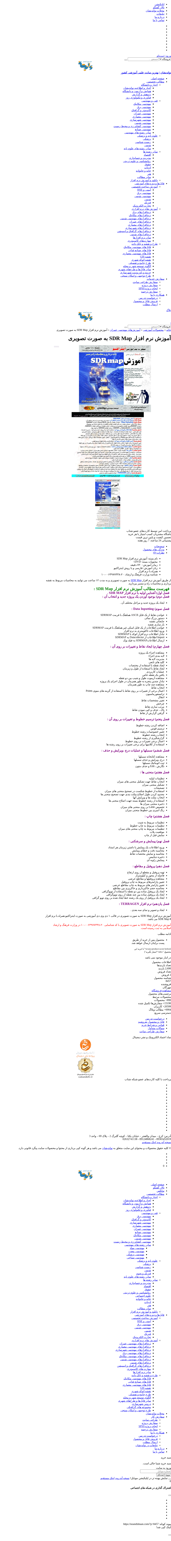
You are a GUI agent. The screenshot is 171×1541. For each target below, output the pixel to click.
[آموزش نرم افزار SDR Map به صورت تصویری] (107, 378)
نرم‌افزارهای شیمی (140, 234)
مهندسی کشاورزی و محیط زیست (132, 126)
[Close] (169, 1479)
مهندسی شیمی (142, 123)
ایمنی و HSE (144, 189)
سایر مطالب (144, 177)
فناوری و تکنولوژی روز (138, 97)
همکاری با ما (157, 294)
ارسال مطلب (150, 304)
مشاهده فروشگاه (161, 990)
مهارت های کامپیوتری (139, 1369)
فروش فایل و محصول (145, 301)
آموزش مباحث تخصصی (144, 186)
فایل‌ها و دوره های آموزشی (149, 183)
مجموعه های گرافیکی (139, 1407)
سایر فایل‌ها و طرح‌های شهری (134, 269)
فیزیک (147, 202)
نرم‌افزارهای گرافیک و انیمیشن (134, 231)
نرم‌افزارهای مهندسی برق (137, 1353)
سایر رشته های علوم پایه (137, 148)
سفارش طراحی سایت (145, 282)
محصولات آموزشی (153, 330)
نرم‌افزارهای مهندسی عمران (135, 1343)
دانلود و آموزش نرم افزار (144, 180)
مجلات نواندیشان (155, 10)
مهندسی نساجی (135, 1257)
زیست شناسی (143, 142)
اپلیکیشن (159, 4)
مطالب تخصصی (155, 81)
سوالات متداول (156, 1028)
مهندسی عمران (142, 113)
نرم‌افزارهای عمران (140, 221)
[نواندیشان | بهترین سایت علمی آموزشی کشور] (85, 317)
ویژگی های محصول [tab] (153, 549)
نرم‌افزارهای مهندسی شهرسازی (133, 1349)
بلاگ (168, 310)
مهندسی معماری (141, 116)
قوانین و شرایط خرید (152, 1025)
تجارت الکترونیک (142, 205)
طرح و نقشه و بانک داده (145, 243)
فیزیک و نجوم (143, 1273)
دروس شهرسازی (141, 1404)
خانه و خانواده (143, 170)
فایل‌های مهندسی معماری (137, 253)
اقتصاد (147, 154)
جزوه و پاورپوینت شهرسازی (135, 272)
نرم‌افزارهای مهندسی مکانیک (135, 1356)
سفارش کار (157, 1416)
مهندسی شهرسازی (140, 119)
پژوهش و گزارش (141, 94)
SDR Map (136, 580)
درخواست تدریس (148, 298)
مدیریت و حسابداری (140, 158)
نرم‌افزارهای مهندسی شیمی (135, 218)
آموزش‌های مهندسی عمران (125, 330)
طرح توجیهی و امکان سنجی (135, 275)
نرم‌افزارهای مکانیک (140, 215)
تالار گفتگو (158, 7)
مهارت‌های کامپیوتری (139, 240)
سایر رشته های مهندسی (137, 132)
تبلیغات (160, 13)
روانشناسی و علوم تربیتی (137, 161)
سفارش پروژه (150, 285)
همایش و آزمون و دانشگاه (137, 91)
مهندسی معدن (136, 1251)
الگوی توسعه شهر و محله (137, 266)
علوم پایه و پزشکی (147, 135)
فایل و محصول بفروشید (151, 1021)
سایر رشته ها (150, 151)
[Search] (125, 59)
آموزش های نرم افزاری (145, 208)
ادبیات (147, 167)
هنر (149, 173)
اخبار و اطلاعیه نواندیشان (137, 88)
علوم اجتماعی (143, 1295)
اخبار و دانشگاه (149, 84)
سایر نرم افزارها (142, 237)
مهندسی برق (144, 107)
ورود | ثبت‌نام (164, 55)
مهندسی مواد (137, 1248)
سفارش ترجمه (149, 291)
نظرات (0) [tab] (158, 552)
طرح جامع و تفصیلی (140, 263)
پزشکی (147, 138)
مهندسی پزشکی (135, 1254)
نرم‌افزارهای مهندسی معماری (134, 1346)
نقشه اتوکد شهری (141, 259)
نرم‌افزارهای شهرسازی (138, 228)
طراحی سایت (150, 1419)
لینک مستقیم (149, 1142)
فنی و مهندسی (149, 100)
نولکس (160, 1190)
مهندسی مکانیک (142, 103)
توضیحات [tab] (159, 546)
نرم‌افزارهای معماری (139, 224)
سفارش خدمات (155, 278)
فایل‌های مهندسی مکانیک (137, 247)
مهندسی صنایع (143, 129)
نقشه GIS (145, 256)
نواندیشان (107, 1148)
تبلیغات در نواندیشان (146, 1445)
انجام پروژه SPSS (148, 288)
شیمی (147, 145)
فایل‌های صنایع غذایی (139, 250)
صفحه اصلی (157, 78)
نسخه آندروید (163, 1142)
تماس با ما (158, 20)
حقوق (148, 164)
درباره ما (159, 17)
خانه (168, 330)
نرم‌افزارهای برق (141, 212)
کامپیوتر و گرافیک (141, 110)
